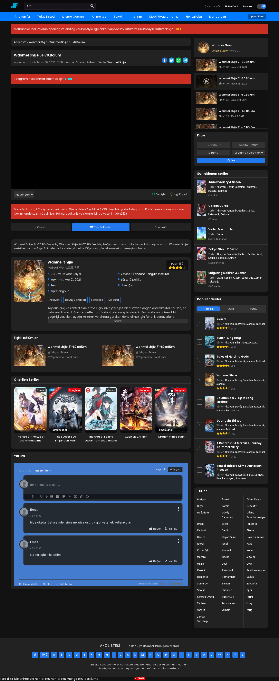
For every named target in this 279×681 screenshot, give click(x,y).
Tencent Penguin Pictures (151, 274)
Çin (130, 285)
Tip (212, 152)
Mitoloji (251, 556)
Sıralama (247, 152)
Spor (249, 590)
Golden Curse (218, 206)
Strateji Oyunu (205, 596)
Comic (225, 506)
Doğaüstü (203, 512)
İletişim (247, 6)
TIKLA (177, 29)
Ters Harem (228, 603)
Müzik (200, 563)
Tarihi (250, 596)
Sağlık (250, 576)
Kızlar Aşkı (203, 550)
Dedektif (252, 506)
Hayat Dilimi (229, 537)
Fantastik (97, 300)
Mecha (225, 556)
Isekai (250, 474)
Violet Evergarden (221, 229)
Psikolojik (213, 214)
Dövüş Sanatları (75, 300)
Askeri (225, 499)
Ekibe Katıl (231, 6)
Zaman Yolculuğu (203, 619)
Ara (232, 160)
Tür (212, 145)
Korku (251, 210)
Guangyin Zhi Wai (229, 421)
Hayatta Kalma (255, 537)
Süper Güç (247, 277)
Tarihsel (222, 190)
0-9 (44, 655)
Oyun (249, 563)
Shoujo (201, 590)
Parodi (201, 570)
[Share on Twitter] (172, 60)
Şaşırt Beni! (257, 16)
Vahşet (201, 609)
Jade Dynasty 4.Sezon (224, 182)
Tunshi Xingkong (229, 338)
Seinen (232, 257)
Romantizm (232, 410)
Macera (113, 300)
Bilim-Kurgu (241, 342)
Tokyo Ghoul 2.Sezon (223, 249)
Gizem (236, 277)
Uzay (249, 603)
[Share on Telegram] (186, 60)
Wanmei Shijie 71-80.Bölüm (155, 347)
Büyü (200, 506)
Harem (201, 537)
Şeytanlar (252, 583)
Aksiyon (54, 300)
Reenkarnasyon (225, 478)
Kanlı (259, 254)
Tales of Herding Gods (233, 357)
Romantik (202, 576)
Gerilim (242, 210)
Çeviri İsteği (212, 6)
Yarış (249, 609)
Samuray (202, 583)
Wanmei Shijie (116, 62)
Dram (220, 234)
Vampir (226, 609)
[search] (92, 6)
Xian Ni (222, 319)
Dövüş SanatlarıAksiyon (256, 515)
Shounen (240, 478)
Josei (225, 543)
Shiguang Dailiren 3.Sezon (227, 273)
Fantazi (242, 254)
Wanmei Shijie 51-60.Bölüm (67, 347)
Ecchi (225, 523)
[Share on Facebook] (165, 60)
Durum (247, 145)
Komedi (258, 474)
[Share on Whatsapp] (179, 60)
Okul (224, 563)
